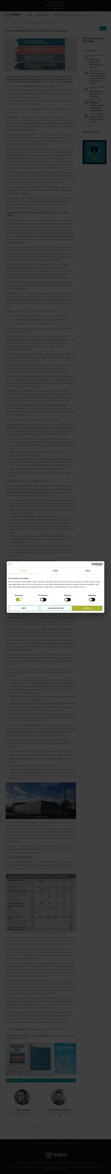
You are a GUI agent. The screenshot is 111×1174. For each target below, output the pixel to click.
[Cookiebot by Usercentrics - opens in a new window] (93, 564)
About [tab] (88, 571)
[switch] (43, 599)
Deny (24, 608)
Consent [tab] (23, 571)
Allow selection (55, 608)
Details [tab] (55, 571)
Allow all (87, 608)
